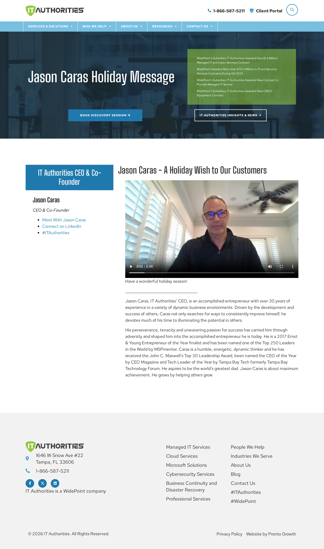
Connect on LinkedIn (61, 226)
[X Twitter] (42, 483)
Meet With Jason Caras (64, 220)
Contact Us (197, 26)
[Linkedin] (55, 483)
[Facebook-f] (30, 483)
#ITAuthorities (55, 232)
